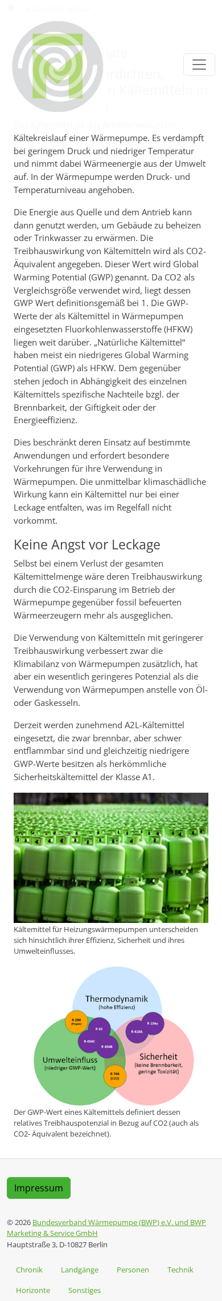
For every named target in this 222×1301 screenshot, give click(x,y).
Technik (180, 1269)
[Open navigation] (199, 64)
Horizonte (33, 1290)
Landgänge (79, 1269)
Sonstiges (84, 1290)
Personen (133, 1269)
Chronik (29, 1269)
